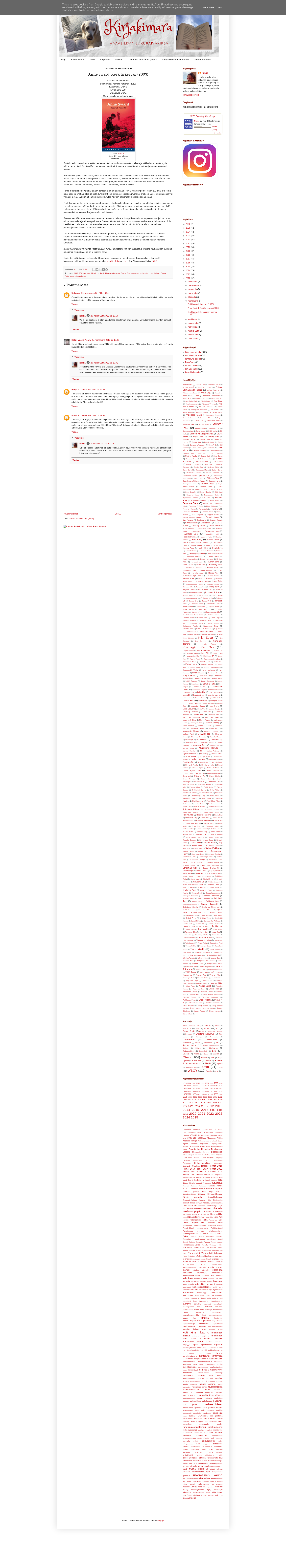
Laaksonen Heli (205, 676)
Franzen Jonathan (190, 512)
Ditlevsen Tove (213, 478)
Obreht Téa (187, 773)
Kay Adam (218, 629)
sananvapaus (217, 1435)
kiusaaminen (217, 1326)
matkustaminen (216, 1367)
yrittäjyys (211, 1495)
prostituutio (207, 1413)
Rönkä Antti (197, 845)
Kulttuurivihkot (188, 1051)
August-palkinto (216, 1144)
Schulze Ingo (188, 871)
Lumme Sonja (214, 709)
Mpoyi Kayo (214, 745)
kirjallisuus (218, 1318)
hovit (220, 1287)
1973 (216, 1091)
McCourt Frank (188, 734)
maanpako (218, 1362)
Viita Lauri (204, 972)
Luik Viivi (201, 709)
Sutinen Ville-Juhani (198, 912)
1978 (198, 1094)
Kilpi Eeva (205, 637)
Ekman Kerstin (205, 492)
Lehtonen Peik (214, 689)
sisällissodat (207, 1447)
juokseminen (204, 1301)
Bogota (191, 1155)
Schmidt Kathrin (189, 865)
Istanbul (214, 1180)
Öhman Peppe (199, 1011)
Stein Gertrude (204, 898)
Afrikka (219, 1138)
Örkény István (214, 1011)
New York (218, 1217)
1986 (190, 1097)
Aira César (218, 401)
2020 (188, 247)
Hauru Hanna (196, 545)
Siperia (201, 1236)
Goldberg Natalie (198, 526)
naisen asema (207, 1384)
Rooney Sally (202, 832)
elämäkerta (217, 1270)
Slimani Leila (213, 884)
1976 (189, 1094)
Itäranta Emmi (217, 595)
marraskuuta (194, 285)
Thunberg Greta (201, 935)
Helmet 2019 (189, 1169)
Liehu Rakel (200, 698)
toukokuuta (193, 323)
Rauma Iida (217, 820)
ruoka (185, 1430)
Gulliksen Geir (196, 531)
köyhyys (186, 1345)
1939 (212, 1086)
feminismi (194, 1281)
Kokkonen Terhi (192, 653)
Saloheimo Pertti (197, 854)
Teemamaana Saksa (191, 1245)
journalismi (187, 1301)
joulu (209, 1298)
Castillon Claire (188, 453)
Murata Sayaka (189, 751)
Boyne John (198, 436)
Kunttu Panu (195, 667)
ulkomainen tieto (207, 1478)
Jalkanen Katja (207, 598)
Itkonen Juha (212, 592)
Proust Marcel (199, 807)
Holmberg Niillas (215, 565)
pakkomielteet (195, 1401)
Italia (220, 1180)
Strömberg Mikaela (190, 907)
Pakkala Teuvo (188, 784)
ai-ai (216, 1071)
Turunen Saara (205, 946)
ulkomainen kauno (82, 276)
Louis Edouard (189, 709)
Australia (186, 1146)
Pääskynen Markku (190, 812)
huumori (194, 1289)
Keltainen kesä (197, 1189)
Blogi (63, 59)
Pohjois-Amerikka (215, 1225)
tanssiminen (187, 1461)
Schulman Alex (190, 868)
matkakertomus (189, 1367)
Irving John (214, 587)
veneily (185, 1490)
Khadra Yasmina (207, 634)
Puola (198, 1234)
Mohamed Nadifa (207, 742)
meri (201, 1370)
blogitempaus (217, 1264)
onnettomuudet (189, 1398)
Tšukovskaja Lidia (196, 955)
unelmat (219, 1478)
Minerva (186, 1054)
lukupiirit (204, 1350)
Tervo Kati (215, 932)
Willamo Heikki (207, 992)
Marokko (218, 1211)
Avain (197, 1028)
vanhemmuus (217, 1484)
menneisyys (193, 1370)
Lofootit (209, 1206)
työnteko (186, 1476)
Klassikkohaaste (215, 1197)
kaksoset (207, 1304)
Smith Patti (201, 887)
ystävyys (218, 1495)
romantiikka (187, 1424)
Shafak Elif (199, 873)
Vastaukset (79, 310)
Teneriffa (205, 1245)
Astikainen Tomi (213, 421)
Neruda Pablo (214, 759)
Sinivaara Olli (198, 882)
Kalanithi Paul (188, 618)
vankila (194, 1487)
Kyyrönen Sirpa (214, 673)
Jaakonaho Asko (191, 598)
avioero (203, 1262)
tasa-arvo (197, 1461)
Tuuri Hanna (215, 950)
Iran (220, 1177)
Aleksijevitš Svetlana (199, 409)
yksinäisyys (187, 1495)
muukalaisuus (195, 1381)
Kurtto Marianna (208, 670)
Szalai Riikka (196, 921)
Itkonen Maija (188, 595)
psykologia (155, 273)
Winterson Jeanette (210, 997)
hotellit (214, 1287)
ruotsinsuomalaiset (205, 1430)
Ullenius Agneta (189, 958)
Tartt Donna (217, 926)
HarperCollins (211, 1040)
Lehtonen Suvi (188, 692)
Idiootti (197, 1043)
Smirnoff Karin (188, 887)
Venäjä (198, 1250)
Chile (185, 1157)
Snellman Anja (189, 890)
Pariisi (220, 1222)
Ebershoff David (201, 489)
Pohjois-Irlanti (188, 1228)
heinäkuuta (193, 301)
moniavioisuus (203, 1373)
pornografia (187, 1413)
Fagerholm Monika (198, 500)
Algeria (185, 1144)
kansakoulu (218, 1304)
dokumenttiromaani (190, 1267)
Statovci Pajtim (188, 898)
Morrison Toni (199, 745)
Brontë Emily (205, 439)
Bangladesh (194, 1146)
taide (220, 1455)
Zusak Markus (188, 1006)
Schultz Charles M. (211, 868)
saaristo (218, 1433)
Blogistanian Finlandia (199, 1149)
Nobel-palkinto (195, 1220)
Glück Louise (206, 523)
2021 (188, 243)
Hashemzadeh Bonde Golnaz (196, 542)
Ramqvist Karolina (203, 815)
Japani (199, 1183)
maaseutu (187, 1364)
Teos (219, 1067)
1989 (205, 1097)
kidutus (186, 1318)
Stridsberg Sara (212, 901)
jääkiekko (197, 1304)
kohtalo (196, 1329)
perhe (194, 1405)
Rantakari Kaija (191, 818)
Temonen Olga (190, 932)
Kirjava (198, 1048)
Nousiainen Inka (207, 765)
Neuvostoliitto (194, 1217)
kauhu (185, 1312)
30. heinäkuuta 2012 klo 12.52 (91, 389)
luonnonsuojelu (188, 1353)
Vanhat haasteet (202, 59)
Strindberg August (190, 904)
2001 (185, 1102)
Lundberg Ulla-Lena (190, 712)
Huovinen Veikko (212, 576)
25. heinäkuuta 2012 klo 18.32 (105, 340)
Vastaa (75, 304)
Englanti (211, 1157)
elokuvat (219, 1267)
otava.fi (121, 154)
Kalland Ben (202, 618)
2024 (188, 232)
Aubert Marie (204, 424)
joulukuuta (193, 281)
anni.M (110, 261)
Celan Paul (202, 453)
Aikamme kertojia (190, 1141)
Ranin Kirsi (218, 815)
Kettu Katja (193, 634)
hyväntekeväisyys (205, 1290)
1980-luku (191, 1138)
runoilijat (219, 1424)
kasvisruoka (199, 1309)
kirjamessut (206, 1321)
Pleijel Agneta (197, 801)
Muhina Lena (188, 748)
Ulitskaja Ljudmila (213, 955)
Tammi (205, 1067)
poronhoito (197, 1413)
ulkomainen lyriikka (190, 1478)
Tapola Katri (203, 926)
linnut (205, 1348)
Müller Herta (191, 756)
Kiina (204, 1192)
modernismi (187, 1373)
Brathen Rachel (189, 439)
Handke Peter (213, 540)
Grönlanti (186, 1166)
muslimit (186, 1381)
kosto (220, 1329)
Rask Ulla (216, 818)
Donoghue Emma (190, 484)
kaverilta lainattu (192, 372)
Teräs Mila (187, 935)
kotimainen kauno (196, 1332)
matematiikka (210, 1364)
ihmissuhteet (216, 1292)
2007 (220, 1102)
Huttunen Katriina (205, 578)
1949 (203, 1089)
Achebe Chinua (214, 385)
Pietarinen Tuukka (190, 798)
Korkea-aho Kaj (192, 656)
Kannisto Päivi (197, 623)
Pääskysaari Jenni (211, 812)
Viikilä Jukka (191, 972)
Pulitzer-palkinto (189, 1234)
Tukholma (187, 1247)
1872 (198, 1083)
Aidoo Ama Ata (216, 398)
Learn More (208, 7)
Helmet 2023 (202, 1172)
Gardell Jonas (212, 517)
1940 (216, 1086)
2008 (185, 1106)
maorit (201, 1364)
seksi (195, 1441)
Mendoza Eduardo (198, 737)
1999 (215, 1099)
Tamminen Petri (189, 926)
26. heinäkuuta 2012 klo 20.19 (104, 316)
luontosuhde (205, 1356)
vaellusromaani (216, 1481)
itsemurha (210, 1295)
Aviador (207, 1028)
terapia (185, 1463)
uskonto (197, 1481)
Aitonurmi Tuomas (209, 404)
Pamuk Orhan (195, 787)
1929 (203, 1086)
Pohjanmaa (187, 1225)
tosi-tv (185, 1469)
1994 (189, 1100)
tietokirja (186, 1466)
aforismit (199, 1256)
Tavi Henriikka (204, 929)
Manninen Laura (204, 726)
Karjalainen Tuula (190, 626)
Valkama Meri (188, 961)
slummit (185, 1450)
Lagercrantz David (201, 678)
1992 (220, 1097)
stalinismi (219, 1450)
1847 (194, 1083)
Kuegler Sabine (207, 664)
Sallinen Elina (202, 851)
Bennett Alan (188, 431)
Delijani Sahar (217, 470)
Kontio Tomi (218, 653)
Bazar (201, 1031)
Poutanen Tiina (214, 804)
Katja (117, 261)
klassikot (187, 1329)
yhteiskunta (217, 1492)
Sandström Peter (189, 857)
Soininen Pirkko (206, 890)
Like (214, 1050)
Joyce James (214, 606)
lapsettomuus (206, 1345)
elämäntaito (187, 1273)
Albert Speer (217, 1141)
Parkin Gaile (208, 787)
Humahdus (187, 1043)
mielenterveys (216, 1370)
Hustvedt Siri (188, 578)
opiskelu (209, 1398)
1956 (216, 1089)
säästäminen (210, 1455)
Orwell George (189, 779)
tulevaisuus (210, 1469)
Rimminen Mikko (212, 826)
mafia (195, 1364)
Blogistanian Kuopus (200, 1152)
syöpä (199, 1455)
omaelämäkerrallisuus (210, 1395)
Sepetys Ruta (214, 871)
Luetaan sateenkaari (202, 1208)
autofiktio (187, 1261)
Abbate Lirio (200, 385)
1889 (216, 1083)
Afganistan (211, 1138)
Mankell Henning (212, 723)
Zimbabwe (191, 1256)
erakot (197, 1275)
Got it (221, 7)
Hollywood (218, 1175)
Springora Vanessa (190, 896)
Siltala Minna (208, 879)
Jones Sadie (188, 606)
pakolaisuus (207, 1401)
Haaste (204, 1166)
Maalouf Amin (214, 714)
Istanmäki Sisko (196, 593)
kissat (209, 1326)
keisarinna (200, 1312)
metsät (206, 1370)
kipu (194, 1318)
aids (205, 1256)
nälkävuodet (187, 1392)
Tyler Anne (187, 952)
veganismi (210, 1487)
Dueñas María (206, 487)
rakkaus (211, 1418)
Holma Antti (200, 565)
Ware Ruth (190, 986)
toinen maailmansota (207, 1466)
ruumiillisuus (217, 1430)
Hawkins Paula (188, 548)
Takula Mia (200, 924)
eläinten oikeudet (201, 1270)
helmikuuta (193, 335)
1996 (199, 1099)
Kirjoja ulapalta (193, 1197)
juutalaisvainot (217, 1301)
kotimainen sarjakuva (200, 1336)
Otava (123, 273)
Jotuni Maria (200, 606)
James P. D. (207, 601)
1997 (204, 1099)
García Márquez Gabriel (192, 517)
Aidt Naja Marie (192, 401)
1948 (198, 1089)
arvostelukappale (193, 355)
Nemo (196, 1054)
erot (212, 1275)
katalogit (208, 1309)
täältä (154, 261)
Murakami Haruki (208, 748)
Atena (207, 1026)
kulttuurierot (205, 1339)
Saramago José (206, 857)
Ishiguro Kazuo (189, 590)
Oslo (220, 1220)
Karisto (185, 1048)
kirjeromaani (217, 1324)
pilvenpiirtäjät (188, 1410)
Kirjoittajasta (77, 59)
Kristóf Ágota (205, 662)
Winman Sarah (189, 997)
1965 (194, 1091)
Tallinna (192, 1242)
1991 (215, 1097)
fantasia (186, 1281)
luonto (219, 1353)
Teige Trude (217, 929)
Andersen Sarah (216, 412)
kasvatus (218, 1307)
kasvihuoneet (188, 1309)
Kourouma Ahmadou (212, 659)
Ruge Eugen (214, 837)
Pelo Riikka (214, 790)
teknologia (218, 1461)
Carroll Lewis (215, 450)
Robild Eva (215, 829)
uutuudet (205, 1481)
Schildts (208, 1061)
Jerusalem (207, 1183)
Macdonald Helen (212, 717)
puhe (185, 1416)
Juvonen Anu (197, 612)
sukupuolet (187, 1452)
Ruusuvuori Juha (206, 840)
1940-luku (195, 1135)
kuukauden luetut (193, 1341)
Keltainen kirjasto (213, 1188)
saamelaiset (187, 1433)
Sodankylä (210, 1236)
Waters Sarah (205, 986)
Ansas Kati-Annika (190, 418)
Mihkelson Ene (191, 742)
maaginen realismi (201, 1359)
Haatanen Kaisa (206, 537)
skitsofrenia (218, 1447)
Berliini (219, 1146)
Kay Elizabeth (191, 631)
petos (205, 1408)
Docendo (188, 1034)
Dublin (203, 1157)
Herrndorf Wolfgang (195, 556)
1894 (220, 1083)
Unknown (76, 293)
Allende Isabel (201, 412)
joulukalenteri (217, 1298)
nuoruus (206, 1390)
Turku (202, 1247)
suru (211, 1452)
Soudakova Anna (213, 893)
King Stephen (201, 641)
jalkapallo (218, 1295)
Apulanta (194, 1144)
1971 (207, 1091)
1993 (185, 1100)
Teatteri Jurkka (216, 1242)
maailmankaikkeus (205, 1362)
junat (195, 1301)
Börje (74, 389)
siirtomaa (186, 1447)
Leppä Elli (186, 695)
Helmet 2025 (189, 1174)
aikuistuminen (212, 1256)
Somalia (219, 1236)
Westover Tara (198, 989)
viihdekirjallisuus (197, 1490)
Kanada (212, 1186)
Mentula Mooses (216, 737)
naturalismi (196, 1387)
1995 (194, 1100)
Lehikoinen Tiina (200, 687)
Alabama (201, 1141)
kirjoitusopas (201, 1326)
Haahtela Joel (190, 534)
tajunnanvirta (213, 1458)
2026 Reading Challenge (202, 116)
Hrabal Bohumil (206, 570)
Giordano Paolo (191, 523)
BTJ (217, 1028)
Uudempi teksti (71, 514)
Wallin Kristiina (202, 983)
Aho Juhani (194, 396)
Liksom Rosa (189, 700)
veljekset (218, 1487)
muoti (211, 1376)
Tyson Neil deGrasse (202, 952)
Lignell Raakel (214, 698)
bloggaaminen (188, 1264)
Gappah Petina (213, 514)
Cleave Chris (205, 456)
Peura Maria (214, 795)
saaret (210, 1433)
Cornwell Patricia (201, 462)
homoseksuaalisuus (201, 1287)
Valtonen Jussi (197, 963)
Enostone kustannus (205, 1034)
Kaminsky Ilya (205, 620)
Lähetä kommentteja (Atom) (81, 518)
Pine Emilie (206, 798)
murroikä (201, 1378)
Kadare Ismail (213, 615)
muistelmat (188, 1375)
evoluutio (211, 1278)
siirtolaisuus (217, 1444)
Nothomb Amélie (191, 765)
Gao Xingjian (197, 514)
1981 (207, 1094)
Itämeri (185, 1183)
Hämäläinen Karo (202, 581)
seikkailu (186, 1441)
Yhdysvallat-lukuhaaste (211, 1253)
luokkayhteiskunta (215, 1350)
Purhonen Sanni (212, 809)
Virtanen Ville (215, 975)
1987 (195, 1097)
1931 (207, 1086)
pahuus (186, 1401)
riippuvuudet (203, 1421)
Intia (213, 1177)
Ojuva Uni (187, 776)
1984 (220, 1094)
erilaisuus (205, 1275)
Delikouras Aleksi (194, 473)
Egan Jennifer (190, 492)
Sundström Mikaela (205, 910)
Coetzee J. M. (191, 459)
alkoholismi (187, 1259)
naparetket (187, 1387)
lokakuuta (192, 289)
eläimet (186, 1270)
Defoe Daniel (188, 470)
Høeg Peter (217, 581)
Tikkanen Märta (205, 937)
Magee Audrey (205, 720)
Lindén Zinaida (208, 703)
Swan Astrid (205, 915)
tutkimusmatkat (198, 1472)
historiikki (219, 1284)
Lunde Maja (206, 712)
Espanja (219, 1157)
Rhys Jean (196, 826)
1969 (203, 1091)
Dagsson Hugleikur (193, 464)
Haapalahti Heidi (212, 534)
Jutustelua (217, 1182)
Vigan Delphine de (215, 969)
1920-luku (218, 1133)
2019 (188, 251)
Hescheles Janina (190, 559)
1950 (207, 1089)
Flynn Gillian (211, 506)
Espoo (207, 1160)
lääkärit (190, 1359)
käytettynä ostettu (112, 273)
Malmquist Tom (196, 723)
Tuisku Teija (202, 943)
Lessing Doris (198, 695)
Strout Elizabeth (209, 904)
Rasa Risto (205, 818)
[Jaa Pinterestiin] (106, 269)
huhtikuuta (193, 327)
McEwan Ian (204, 733)
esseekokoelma (200, 1278)
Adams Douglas (204, 387)
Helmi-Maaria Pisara (81, 340)
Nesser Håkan (203, 762)
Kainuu (194, 1186)
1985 (185, 1097)
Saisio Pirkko (212, 848)
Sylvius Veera (205, 918)
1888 (212, 1083)
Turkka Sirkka (191, 946)
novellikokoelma (215, 1387)
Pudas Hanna (214, 807)
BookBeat (189, 362)
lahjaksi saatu (191, 369)
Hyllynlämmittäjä (189, 1177)
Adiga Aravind (213, 390)
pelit (184, 1405)
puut (211, 1416)
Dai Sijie (208, 464)
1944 (185, 1089)
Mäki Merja (204, 754)
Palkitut (118, 59)
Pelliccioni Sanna (199, 790)
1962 (189, 1091)
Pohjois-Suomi (216, 1228)
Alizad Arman (188, 412)
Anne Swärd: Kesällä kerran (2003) (203, 308)
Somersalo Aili (196, 893)
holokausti (187, 1287)
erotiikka (219, 1275)
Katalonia (186, 1189)
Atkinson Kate (188, 424)
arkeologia (196, 1259)
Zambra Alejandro (213, 1003)
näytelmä (209, 1392)
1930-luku (187, 1135)
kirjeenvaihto (204, 1324)
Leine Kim (201, 692)
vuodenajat (218, 1490)
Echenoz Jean (216, 489)
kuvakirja (209, 1342)
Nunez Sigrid (197, 768)
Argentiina (204, 1144)
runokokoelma (215, 1427)
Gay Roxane (188, 520)
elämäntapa (202, 1273)
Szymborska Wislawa (212, 921)
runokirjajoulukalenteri (194, 1427)
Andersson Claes (194, 415)
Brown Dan (196, 442)
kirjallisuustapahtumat (191, 1321)
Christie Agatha (191, 456)
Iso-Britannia (199, 1180)
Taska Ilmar (190, 929)
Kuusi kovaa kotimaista (200, 1203)
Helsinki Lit (208, 1175)
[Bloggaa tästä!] (97, 269)
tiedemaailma (203, 1463)
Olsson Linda (214, 776)
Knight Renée (188, 650)
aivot (220, 1256)
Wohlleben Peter (189, 1000)
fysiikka (209, 1281)
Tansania (199, 1242)
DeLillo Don (198, 467)
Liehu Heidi (187, 698)
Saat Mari (186, 848)
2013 (188, 274)
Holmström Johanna (194, 567)
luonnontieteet (205, 1353)
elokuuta (192, 297)
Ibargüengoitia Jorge (194, 584)
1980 (203, 1094)
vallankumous (203, 1484)
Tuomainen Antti (216, 943)
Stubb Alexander (189, 910)
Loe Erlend (214, 706)
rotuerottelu (204, 1424)
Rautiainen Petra (192, 823)
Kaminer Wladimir (189, 620)
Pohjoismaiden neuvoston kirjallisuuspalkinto (202, 1231)
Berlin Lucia (200, 431)
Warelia (209, 1071)
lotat (220, 1348)
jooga (203, 1298)
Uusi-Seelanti (211, 1247)
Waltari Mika (216, 983)
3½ (80, 273)
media (185, 1370)
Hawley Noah (203, 548)
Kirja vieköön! (215, 1192)
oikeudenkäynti (189, 1395)
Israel (207, 1180)
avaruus (195, 1262)
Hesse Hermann (206, 559)
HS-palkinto (195, 1166)
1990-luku (202, 1138)
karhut (199, 1307)
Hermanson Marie (215, 554)
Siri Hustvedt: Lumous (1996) (201, 304)
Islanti (190, 1180)
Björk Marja (212, 431)
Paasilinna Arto (214, 782)
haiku (185, 1284)
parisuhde (217, 1401)
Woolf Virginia (205, 1000)
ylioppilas (203, 1495)
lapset (195, 1345)
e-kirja (211, 1267)
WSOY (192, 1070)
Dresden (196, 1157)
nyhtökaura (218, 1390)
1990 (210, 1097)
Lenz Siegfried (214, 692)
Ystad (185, 1256)
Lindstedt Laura (192, 703)
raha (205, 1419)
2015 (188, 266)
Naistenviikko (216, 1214)
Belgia (208, 1146)
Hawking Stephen (212, 545)
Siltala (208, 1063)
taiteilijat (202, 1458)
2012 (188, 278)
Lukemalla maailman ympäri (142, 59)
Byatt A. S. (213, 445)
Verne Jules (200, 969)
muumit (204, 1381)
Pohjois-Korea (202, 1228)
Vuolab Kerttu (202, 978)
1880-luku (213, 1130)
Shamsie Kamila (213, 873)
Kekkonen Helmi (206, 631)
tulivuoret (186, 1472)
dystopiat (202, 1267)
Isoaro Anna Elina (205, 590)
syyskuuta (192, 293)
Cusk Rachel (217, 462)
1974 (220, 1091)
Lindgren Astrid (216, 701)
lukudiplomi (195, 1350)
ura (184, 1481)
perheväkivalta (188, 1408)
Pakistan (211, 1222)
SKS (212, 1058)
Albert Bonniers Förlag (192, 1026)
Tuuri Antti (197, 949)
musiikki (218, 1378)
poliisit (203, 1410)
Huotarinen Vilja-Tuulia (192, 576)
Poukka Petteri (199, 804)
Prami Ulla (187, 807)
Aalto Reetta (187, 385)
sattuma (219, 1438)
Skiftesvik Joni (214, 882)
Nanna (82, 316)
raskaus (186, 1421)
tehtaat (211, 1461)
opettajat (200, 1398)
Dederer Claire (213, 467)
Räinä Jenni (196, 843)
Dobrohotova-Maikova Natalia (194, 481)
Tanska (207, 1242)
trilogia (201, 1469)
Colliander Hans (206, 459)
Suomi (219, 1239)
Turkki (195, 1247)
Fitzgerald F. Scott (196, 506)
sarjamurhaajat (203, 1438)
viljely (209, 1490)
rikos (220, 1421)
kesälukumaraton (215, 1315)
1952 (212, 1089)
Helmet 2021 (215, 1168)
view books (217, 133)
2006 (214, 1102)
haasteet (217, 1281)
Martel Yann (214, 728)
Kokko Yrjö (218, 650)
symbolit (219, 1452)
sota (211, 1449)
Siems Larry (195, 879)
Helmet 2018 (215, 1165)
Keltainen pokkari (191, 1192)
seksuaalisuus (208, 1441)
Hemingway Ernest (197, 554)
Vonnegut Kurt (188, 978)
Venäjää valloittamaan (210, 1250)
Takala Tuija (187, 924)
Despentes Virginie (190, 475)
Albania (208, 1141)
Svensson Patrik (191, 915)
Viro (220, 1250)
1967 (198, 1091)
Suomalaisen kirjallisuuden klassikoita (199, 1239)
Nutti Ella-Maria (213, 768)
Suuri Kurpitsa (191, 1067)
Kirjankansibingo (189, 1194)
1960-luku (213, 1135)
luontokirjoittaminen (190, 1356)
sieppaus (206, 1444)
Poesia (204, 1058)
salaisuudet (201, 1435)
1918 (199, 1133)
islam (197, 1295)
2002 (191, 1102)
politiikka (219, 1410)
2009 (190, 1106)
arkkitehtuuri (206, 1259)
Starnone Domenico (210, 896)
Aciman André (188, 387)
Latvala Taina (209, 684)
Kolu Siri (205, 653)
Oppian (216, 1054)
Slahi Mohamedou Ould (193, 884)
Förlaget (199, 1037)
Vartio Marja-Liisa (206, 966)
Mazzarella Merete (191, 731)
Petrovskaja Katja (199, 795)
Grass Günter (188, 528)
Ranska (205, 1234)
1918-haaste (208, 1133)
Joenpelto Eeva (213, 604)
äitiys (185, 1498)
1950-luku (205, 1135)
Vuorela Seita (217, 978)
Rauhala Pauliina (203, 820)
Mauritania (187, 1214)
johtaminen (195, 1298)
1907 (194, 1086)
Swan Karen (217, 915)
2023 (188, 236)
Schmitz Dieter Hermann (209, 865)
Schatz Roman (197, 862)
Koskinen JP (208, 656)
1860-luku (204, 1130)
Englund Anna (193, 495)
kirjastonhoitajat (189, 1324)
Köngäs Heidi (189, 675)
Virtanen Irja (187, 975)
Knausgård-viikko (190, 1200)
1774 (189, 1083)
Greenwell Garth (204, 528)
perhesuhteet (145, 273)
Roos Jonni (215, 832)
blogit (203, 1264)
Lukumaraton (208, 1211)
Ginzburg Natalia (216, 520)
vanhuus (186, 1487)
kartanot (208, 1307)
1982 (212, 1094)
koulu (193, 1339)
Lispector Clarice (198, 706)
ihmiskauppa (202, 1293)
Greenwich (218, 1163)
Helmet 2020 (202, 1169)
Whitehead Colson (190, 992)
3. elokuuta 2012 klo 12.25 (102, 444)
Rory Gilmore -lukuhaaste (175, 59)
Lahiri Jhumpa (191, 681)
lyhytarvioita (217, 1356)
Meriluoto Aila (201, 740)
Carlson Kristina (199, 450)
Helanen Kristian (206, 551)
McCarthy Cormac (211, 731)
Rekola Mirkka (209, 823)
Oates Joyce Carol (192, 770)
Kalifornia (202, 1186)
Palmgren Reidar (204, 784)
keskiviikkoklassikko (191, 1315)
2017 (188, 259)
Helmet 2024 (216, 1172)
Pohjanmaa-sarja (200, 1225)
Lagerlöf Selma (216, 678)
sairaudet (187, 1435)
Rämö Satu (209, 842)
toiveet (219, 1466)
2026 (188, 224)
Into (217, 1042)
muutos (219, 1381)
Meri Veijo (189, 740)
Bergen (214, 1146)
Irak (216, 1177)
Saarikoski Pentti (212, 845)
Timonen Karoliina (203, 940)
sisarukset (195, 1447)
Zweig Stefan (202, 1006)
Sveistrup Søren (216, 912)
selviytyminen (188, 1444)
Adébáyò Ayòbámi (190, 393)
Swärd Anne (69, 276)
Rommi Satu (188, 832)
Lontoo (190, 1208)
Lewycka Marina (214, 695)
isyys (202, 1295)
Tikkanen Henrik (189, 938)
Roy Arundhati (216, 834)
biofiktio (219, 1262)
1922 (198, 1086)
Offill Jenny (199, 773)
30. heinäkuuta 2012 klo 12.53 (91, 415)
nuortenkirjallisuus (191, 1390)
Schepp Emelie (213, 862)
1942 (220, 1086)
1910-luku (191, 1133)
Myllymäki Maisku (190, 754)
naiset (220, 1384)
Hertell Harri (213, 556)
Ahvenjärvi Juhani (201, 398)
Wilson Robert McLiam (211, 994)
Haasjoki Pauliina (189, 537)
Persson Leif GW (205, 793)
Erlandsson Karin (211, 495)
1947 (194, 1089)
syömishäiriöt (188, 1455)
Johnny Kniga (189, 1045)
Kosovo (202, 1200)
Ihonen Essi (201, 587)
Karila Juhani (213, 623)
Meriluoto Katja (216, 740)
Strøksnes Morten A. (210, 907)
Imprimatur (208, 1043)
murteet (210, 1378)
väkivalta (187, 1492)
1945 (189, 1089)
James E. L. (194, 601)
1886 (203, 1083)
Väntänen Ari (207, 981)
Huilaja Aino (213, 573)
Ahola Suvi (187, 398)
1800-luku (196, 1130)
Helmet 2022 (189, 1172)
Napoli (185, 1217)
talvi (220, 1458)
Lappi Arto (195, 684)
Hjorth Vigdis (188, 565)
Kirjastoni (105, 59)
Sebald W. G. (201, 871)
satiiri (213, 1438)
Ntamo (206, 1054)
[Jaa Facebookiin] (103, 269)
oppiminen (218, 1398)
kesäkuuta (193, 319)
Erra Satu (206, 498)
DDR (190, 1157)
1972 (212, 1091)
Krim (209, 1200)
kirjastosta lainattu (193, 352)
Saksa (185, 1236)
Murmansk (196, 1214)
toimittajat (193, 1466)
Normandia (213, 1220)
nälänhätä (199, 1392)
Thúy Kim (215, 935)
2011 (203, 1106)
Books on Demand (215, 1031)
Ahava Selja (206, 393)
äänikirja (191, 1498)
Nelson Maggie (199, 759)
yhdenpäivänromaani (201, 1492)
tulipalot (219, 1469)
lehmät (199, 1348)
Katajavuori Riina (210, 626)
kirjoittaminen (189, 1326)
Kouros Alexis (195, 659)
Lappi (194, 1205)
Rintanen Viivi (188, 829)
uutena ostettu (191, 365)
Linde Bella (202, 701)
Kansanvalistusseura (211, 1045)
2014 (188, 270)
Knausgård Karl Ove (199, 647)
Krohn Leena (191, 664)
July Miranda (204, 609)
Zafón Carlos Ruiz (195, 1003)
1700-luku (187, 1130)
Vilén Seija (215, 972)
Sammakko (196, 1061)
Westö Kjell (214, 989)
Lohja (214, 1206)
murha (219, 1376)
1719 (185, 1083)
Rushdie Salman (189, 840)
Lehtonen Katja (198, 689)
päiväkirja (198, 1418)
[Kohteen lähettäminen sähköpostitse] (94, 269)
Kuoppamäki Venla (190, 670)
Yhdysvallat (194, 1253)
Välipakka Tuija (192, 981)
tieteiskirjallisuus (216, 1463)
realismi (194, 1421)
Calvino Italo (196, 448)
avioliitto (211, 1261)
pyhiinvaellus (187, 1419)
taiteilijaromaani (190, 1458)
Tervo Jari (204, 932)
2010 (197, 1106)
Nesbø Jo (188, 762)
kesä (102, 273)
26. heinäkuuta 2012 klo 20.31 (104, 363)
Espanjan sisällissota (192, 1160)
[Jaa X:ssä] (100, 269)
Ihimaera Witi (188, 587)
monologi (218, 1373)
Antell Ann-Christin (207, 418)
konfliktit (212, 1329)
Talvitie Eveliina (214, 924)
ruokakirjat (192, 1430)
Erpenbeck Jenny (190, 498)
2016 (188, 263)
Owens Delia (199, 782)
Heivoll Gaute (191, 551)
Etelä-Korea (217, 1160)
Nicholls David (217, 762)
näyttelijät (218, 1392)
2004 (203, 1102)
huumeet (186, 1290)
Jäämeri (186, 1186)
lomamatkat (213, 1348)
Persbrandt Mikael (189, 793)
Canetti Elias (209, 448)
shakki (198, 1444)
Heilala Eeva (217, 548)
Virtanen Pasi (201, 975)
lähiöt (185, 1359)
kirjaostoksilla (217, 1321)
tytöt (208, 1472)
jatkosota (186, 1298)
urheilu (189, 1481)
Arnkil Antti (198, 421)
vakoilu (192, 1484)
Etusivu (118, 514)
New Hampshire (207, 1217)
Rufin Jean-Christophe (195, 837)
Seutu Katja (187, 873)
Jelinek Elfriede (197, 604)
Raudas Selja (188, 820)
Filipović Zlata (208, 503)
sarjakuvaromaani (189, 1438)
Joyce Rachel (188, 609)
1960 (185, 1091)
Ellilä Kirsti (218, 492)
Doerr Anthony (214, 481)
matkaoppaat (203, 1367)
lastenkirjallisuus (189, 1348)
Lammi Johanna (207, 681)
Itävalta (192, 1183)
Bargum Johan (214, 428)
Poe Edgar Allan (213, 801)
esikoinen (86, 273)
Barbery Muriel (200, 428)
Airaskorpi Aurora (192, 404)
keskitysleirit (217, 1312)
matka (219, 1364)
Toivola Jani (189, 943)
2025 (188, 228)
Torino (219, 1245)
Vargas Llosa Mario (214, 963)
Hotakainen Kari (189, 570)
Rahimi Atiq (188, 815)
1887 (207, 1083)
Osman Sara (206, 779)
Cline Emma (217, 456)
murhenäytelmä (189, 1378)
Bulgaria (219, 1155)
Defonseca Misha (202, 470)
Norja (205, 1220)
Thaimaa (213, 1245)
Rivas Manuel (202, 829)
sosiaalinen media (198, 1450)
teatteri (204, 1461)
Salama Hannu (188, 851)
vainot (185, 1484)
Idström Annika (213, 584)
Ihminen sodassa (203, 1177)
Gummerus (188, 1039)
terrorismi (193, 1463)
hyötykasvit (217, 1290)
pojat (197, 1410)
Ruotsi (163, 273)
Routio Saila (187, 834)
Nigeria (185, 1220)
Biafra (185, 1149)
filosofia (203, 1281)
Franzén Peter (207, 512)
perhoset (198, 1408)
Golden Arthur (214, 526)
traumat (192, 1469)
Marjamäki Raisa (197, 728)
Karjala (219, 1186)
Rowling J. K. (201, 834)
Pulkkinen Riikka (191, 809)
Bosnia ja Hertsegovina (205, 1155)
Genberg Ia (201, 520)
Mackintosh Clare (189, 720)
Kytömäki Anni (198, 673)
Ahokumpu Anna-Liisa (211, 396)
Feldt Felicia (214, 500)
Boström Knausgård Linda (201, 434)
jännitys (187, 1303)
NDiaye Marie (205, 756)
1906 (189, 1086)
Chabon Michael (216, 453)
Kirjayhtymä (212, 1048)
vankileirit (201, 1487)
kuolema (218, 1339)
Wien (185, 1253)
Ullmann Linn (203, 958)
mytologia (193, 1384)
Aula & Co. (187, 1028)
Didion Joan (199, 478)
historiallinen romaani (205, 1284)
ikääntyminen (188, 1295)
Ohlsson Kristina (213, 773)
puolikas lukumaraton (198, 1416)
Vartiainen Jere (191, 966)
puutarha (218, 1416)
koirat (204, 1329)
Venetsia (192, 1250)
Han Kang (197, 539)
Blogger (160, 1521)
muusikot (212, 1381)
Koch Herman (203, 650)
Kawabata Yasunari (203, 629)
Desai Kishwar (212, 473)
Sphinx (219, 1064)
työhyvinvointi (217, 1472)
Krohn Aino (218, 662)
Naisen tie (205, 1214)
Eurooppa (187, 1163)
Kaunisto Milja (188, 629)
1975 (185, 1094)
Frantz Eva (215, 509)
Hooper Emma (213, 567)
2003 (76, 273)
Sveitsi (185, 1242)
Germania (214, 1037)
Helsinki (199, 1175)
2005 (208, 1102)
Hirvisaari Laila (196, 562)
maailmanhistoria (189, 1362)
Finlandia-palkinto (202, 1163)
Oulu (203, 1222)
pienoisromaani (215, 1407)
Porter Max (187, 804)
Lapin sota (187, 1206)
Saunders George (197, 859)
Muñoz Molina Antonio (209, 751)
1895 (185, 1086)
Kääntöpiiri (203, 1051)
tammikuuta (193, 338)
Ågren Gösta (195, 1008)
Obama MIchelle (212, 770)
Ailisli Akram (205, 401)
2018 (188, 255)
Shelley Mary (188, 876)
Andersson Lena (212, 415)
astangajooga (217, 1259)
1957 (220, 1089)
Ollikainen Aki (199, 776)
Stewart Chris (197, 901)
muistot (201, 1375)
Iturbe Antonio (202, 595)
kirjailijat (205, 1317)
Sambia (193, 1236)
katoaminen (217, 1309)
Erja (124, 261)
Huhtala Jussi (197, 573)
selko (220, 1441)
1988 (200, 1097)
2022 (188, 239)
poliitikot (211, 1410)
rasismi (219, 1419)
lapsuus (218, 1344)
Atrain (217, 1026)
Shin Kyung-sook (204, 876)
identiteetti (95, 273)
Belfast (202, 1146)
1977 (194, 1094)
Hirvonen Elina (213, 562)
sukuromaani (200, 1452)
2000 (220, 1099)
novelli (204, 1387)
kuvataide (218, 1342)
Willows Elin (194, 994)
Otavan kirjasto (133, 273)
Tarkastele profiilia (191, 95)
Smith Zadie (214, 887)
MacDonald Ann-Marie (191, 717)
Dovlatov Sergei (207, 484)
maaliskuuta (193, 331)
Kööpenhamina (216, 1203)
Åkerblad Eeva (208, 1008)
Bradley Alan (213, 436)
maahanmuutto (215, 1359)
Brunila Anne (209, 442)
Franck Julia (203, 509)
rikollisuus (213, 1421)
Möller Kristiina (217, 754)
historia (191, 1284)
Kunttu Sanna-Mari (211, 667)
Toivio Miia (218, 940)
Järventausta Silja (212, 612)
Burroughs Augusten (198, 445)
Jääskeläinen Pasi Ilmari (193, 615)
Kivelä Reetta (209, 644)
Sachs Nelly (197, 848)
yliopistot (196, 1495)
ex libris (219, 1278)
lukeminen (187, 1350)
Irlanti (185, 1180)
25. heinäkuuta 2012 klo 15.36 (95, 293)
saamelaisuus (199, 1433)
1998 (209, 1099)
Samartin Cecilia (213, 854)
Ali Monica (215, 409)
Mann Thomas (188, 726)
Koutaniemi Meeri (189, 662)
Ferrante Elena (190, 503)
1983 (216, 1094)
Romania (212, 1234)
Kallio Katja (215, 618)
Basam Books (189, 1031)
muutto (185, 1384)
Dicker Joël (204, 475)
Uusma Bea (215, 958)
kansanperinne (188, 1307)
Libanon (201, 1206)
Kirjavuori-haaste (214, 1194)
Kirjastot (201, 1194)
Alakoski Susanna (206, 407)
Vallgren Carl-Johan (205, 961)
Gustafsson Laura (212, 531)
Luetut (92, 59)
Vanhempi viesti (165, 514)
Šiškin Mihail (187, 1014)
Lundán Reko (198, 714)
